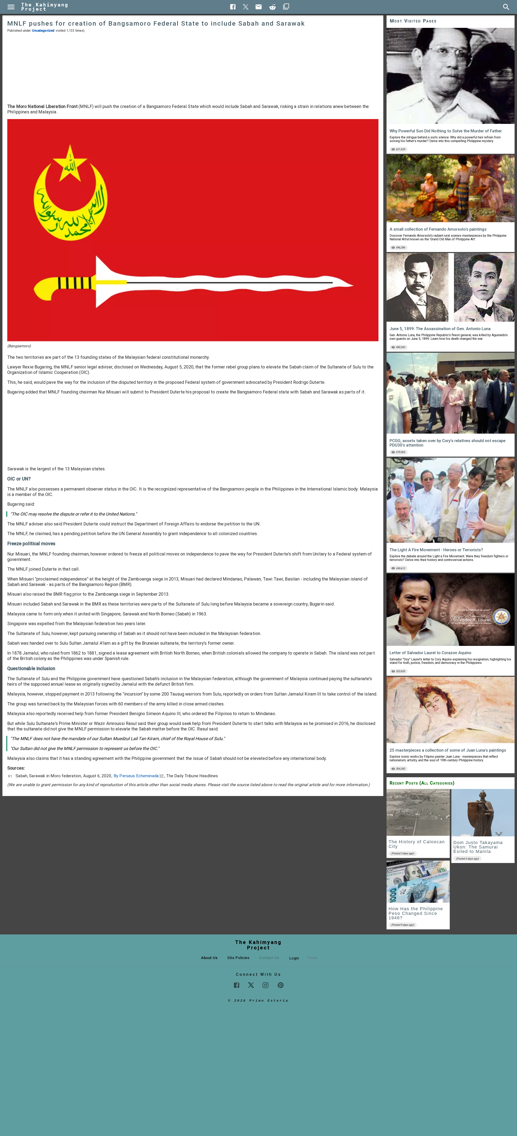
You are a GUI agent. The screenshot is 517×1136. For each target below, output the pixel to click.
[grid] (451, 860)
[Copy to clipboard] (272, 7)
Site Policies (238, 958)
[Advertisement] (193, 68)
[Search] (506, 7)
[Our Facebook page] (237, 985)
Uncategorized (43, 30)
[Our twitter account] (251, 984)
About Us (209, 958)
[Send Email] (259, 7)
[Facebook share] (233, 7)
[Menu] (11, 7)
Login (294, 958)
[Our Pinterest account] (281, 985)
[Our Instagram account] (265, 985)
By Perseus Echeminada (136, 775)
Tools (312, 958)
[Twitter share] (246, 6)
